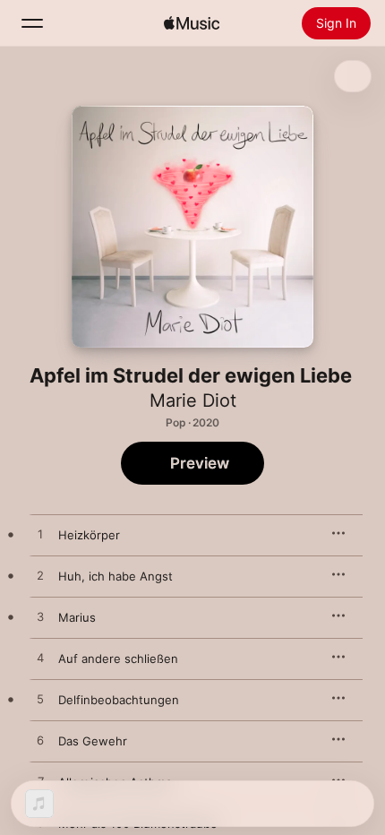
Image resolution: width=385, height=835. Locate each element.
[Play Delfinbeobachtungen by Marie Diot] (40, 700)
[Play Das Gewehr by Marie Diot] (40, 741)
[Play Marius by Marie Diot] (40, 617)
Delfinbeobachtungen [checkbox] (118, 700)
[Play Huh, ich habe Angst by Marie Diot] (40, 576)
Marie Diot (193, 400)
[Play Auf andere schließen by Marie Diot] (40, 658)
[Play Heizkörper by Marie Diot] (40, 535)
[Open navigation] (32, 23)
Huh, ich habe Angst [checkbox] (115, 576)
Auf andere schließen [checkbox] (118, 658)
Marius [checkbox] (77, 617)
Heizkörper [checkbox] (89, 535)
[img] (191, 23)
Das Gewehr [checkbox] (92, 741)
